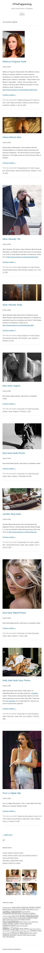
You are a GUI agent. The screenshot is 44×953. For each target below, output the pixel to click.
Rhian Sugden (7, 933)
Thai (36, 545)
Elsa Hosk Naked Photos (14, 613)
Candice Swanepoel (12, 911)
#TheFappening (22, 4)
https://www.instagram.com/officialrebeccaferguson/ (20, 90)
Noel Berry (38, 929)
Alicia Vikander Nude (12, 305)
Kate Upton (6, 919)
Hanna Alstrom (22, 168)
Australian (35, 713)
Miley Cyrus (11, 928)
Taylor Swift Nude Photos (10, 858)
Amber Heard (35, 907)
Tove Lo (36, 816)
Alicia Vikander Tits (11, 239)
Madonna (28, 924)
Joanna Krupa (31, 918)
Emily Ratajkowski (29, 915)
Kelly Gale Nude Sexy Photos (16, 680)
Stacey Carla (21, 935)
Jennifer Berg (22, 542)
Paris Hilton (16, 931)
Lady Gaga (8, 923)
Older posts (7, 835)
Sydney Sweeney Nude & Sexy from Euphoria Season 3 (20, 855)
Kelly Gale (21, 713)
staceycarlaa (31, 935)
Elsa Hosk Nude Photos (14, 453)
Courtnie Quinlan (7, 916)
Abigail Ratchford (7, 907)
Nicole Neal (32, 929)
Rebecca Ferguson (24, 100)
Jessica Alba (22, 918)
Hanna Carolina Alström (23, 170)
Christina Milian (29, 913)
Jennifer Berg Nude (12, 514)
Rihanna (15, 933)
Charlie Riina (26, 911)
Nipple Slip (26, 818)
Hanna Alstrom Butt (12, 137)
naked (9, 476)
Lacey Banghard (33, 922)
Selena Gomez (10, 935)
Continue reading (9, 95)
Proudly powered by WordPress (12, 949)
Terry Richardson (9, 937)
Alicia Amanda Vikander (10, 270)
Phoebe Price (35, 931)
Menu (22, 14)
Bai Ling (25, 909)
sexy (24, 716)
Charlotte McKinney (12, 913)
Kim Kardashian (11, 921)
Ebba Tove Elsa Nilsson (25, 816)
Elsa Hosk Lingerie (11, 386)
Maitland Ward (9, 925)
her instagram (10, 701)
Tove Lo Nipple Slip (12, 793)
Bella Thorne (34, 909)
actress (37, 168)
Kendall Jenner (24, 919)
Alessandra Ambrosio (20, 907)
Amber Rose (7, 909)
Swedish (12, 105)
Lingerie (5, 411)
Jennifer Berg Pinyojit (13, 545)
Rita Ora (24, 932)
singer (32, 818)
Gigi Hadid (5, 918)
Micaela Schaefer (22, 926)
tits (35, 270)
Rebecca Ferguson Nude (14, 61)
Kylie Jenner (23, 922)
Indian (4, 716)
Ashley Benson (17, 909)
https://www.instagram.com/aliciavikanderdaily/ (22, 257)
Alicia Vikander (22, 267)
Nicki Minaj (24, 929)
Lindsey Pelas (18, 924)
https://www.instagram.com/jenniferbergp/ (23, 532)
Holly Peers (12, 918)
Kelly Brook (14, 919)
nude (8, 102)
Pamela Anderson (7, 930)
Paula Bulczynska (24, 930)
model (10, 411)
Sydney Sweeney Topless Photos (13, 853)
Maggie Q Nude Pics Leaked (11, 863)
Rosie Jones (32, 933)
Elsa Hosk (21, 409)
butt (4, 170)
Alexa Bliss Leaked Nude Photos (13, 860)
